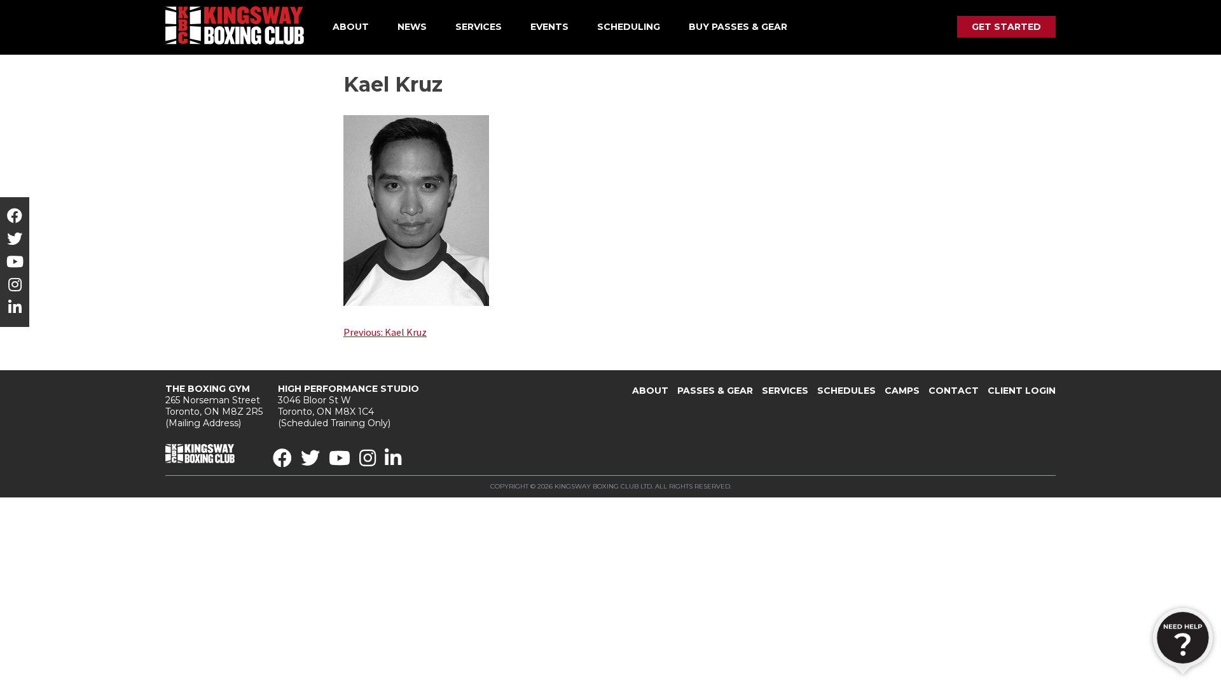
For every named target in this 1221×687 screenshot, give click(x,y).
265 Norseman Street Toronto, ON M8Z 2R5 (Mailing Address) (214, 406)
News (412, 26)
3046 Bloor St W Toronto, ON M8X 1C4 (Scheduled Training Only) (348, 406)
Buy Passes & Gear (738, 26)
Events (549, 26)
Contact (953, 390)
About (351, 26)
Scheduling (628, 26)
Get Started (1006, 26)
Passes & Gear (715, 390)
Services (478, 26)
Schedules (846, 390)
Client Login (1022, 390)
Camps (902, 390)
